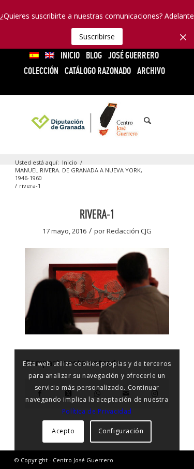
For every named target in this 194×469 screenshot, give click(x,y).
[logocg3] (97, 120)
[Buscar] (142, 120)
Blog (94, 55)
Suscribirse (97, 36)
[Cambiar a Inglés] (49, 55)
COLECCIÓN (41, 70)
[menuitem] (34, 55)
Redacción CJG (129, 231)
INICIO (70, 55)
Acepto (63, 431)
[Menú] (165, 120)
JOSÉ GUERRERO (133, 55)
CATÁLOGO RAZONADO (98, 70)
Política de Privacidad (97, 411)
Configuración (121, 431)
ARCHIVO (151, 70)
